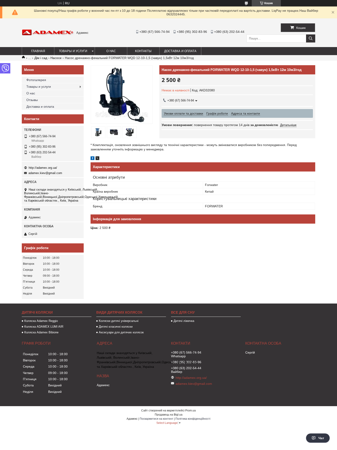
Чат (321, 438)
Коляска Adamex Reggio (41, 321)
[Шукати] (310, 38)
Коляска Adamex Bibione (41, 332)
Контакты (143, 51)
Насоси (55, 58)
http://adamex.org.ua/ (43, 167)
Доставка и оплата (180, 51)
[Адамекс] (48, 34)
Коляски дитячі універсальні (118, 321)
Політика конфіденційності (192, 418)
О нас (111, 51)
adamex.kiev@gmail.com (45, 173)
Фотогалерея (36, 80)
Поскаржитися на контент (156, 418)
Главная (38, 51)
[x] (97, 159)
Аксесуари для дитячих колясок (121, 332)
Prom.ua (190, 410)
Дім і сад (40, 58)
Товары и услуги (73, 51)
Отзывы (32, 100)
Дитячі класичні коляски (116, 326)
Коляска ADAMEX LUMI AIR (43, 326)
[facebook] (92, 159)
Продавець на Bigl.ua (168, 414)
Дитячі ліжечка (184, 321)
